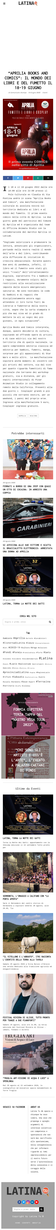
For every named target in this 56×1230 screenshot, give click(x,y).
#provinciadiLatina (16, 672)
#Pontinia (22, 668)
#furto (39, 652)
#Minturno (48, 664)
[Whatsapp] (38, 178)
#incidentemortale (30, 659)
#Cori (5, 648)
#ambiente (7, 638)
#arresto (29, 638)
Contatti (26, 1223)
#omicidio (7, 668)
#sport (32, 682)
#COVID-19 (14, 647)
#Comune (30, 643)
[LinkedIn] (32, 1202)
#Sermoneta (15, 682)
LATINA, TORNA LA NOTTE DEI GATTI (24, 603)
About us (36, 1223)
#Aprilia (22, 416)
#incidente (16, 659)
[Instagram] (28, 1202)
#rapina (32, 672)
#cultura (33, 416)
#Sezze (24, 682)
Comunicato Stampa (18, 93)
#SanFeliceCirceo (31, 677)
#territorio (8, 686)
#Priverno (31, 668)
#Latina (45, 658)
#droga (34, 647)
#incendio (7, 659)
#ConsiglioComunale (42, 643)
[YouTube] (37, 1202)
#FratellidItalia (29, 652)
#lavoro (5, 664)
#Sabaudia (18, 676)
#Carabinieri (40, 638)
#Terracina (43, 681)
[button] (50, 622)
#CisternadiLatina (14, 643)
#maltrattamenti (38, 664)
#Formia (17, 652)
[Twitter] (18, 178)
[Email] (48, 178)
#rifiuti (7, 677)
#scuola (6, 682)
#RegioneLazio (43, 672)
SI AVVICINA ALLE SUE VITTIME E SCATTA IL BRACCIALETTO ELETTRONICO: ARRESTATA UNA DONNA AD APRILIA (27, 548)
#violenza (26, 686)
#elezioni (42, 648)
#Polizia (15, 668)
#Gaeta (47, 652)
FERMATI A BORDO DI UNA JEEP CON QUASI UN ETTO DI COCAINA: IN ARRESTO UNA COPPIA (27, 489)
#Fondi (7, 652)
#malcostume (24, 664)
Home (17, 1223)
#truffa (18, 686)
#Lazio (13, 663)
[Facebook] (8, 178)
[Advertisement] (28, 38)
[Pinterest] (28, 178)
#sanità (42, 677)
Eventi (45, 93)
